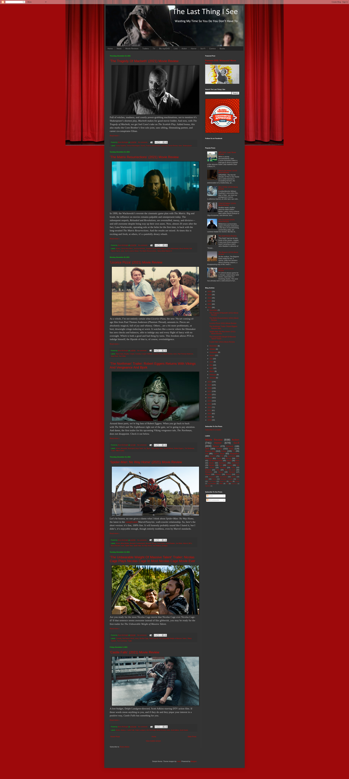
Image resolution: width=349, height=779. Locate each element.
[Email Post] (151, 142)
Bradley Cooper (129, 354)
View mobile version (153, 741)
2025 (210, 295)
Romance (208, 472)
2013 (210, 404)
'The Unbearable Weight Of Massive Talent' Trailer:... (222, 338)
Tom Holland (157, 545)
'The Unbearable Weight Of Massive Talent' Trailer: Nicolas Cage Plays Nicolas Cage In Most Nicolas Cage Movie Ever (152, 559)
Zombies (212, 456)
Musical (232, 472)
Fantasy (229, 465)
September (214, 352)
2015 (210, 398)
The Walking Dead (215, 461)
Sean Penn (114, 356)
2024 (210, 298)
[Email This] (156, 142)
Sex (238, 479)
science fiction (134, 251)
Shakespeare (187, 145)
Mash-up (234, 483)
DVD (222, 456)
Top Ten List (230, 470)
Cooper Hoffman (147, 354)
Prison (214, 479)
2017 (210, 391)
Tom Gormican (122, 641)
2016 (210, 394)
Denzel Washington (133, 145)
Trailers (145, 48)
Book (237, 461)
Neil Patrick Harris (128, 638)
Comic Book (161, 543)
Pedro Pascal (153, 638)
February (213, 375)
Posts (210, 496)
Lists (176, 48)
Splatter (223, 468)
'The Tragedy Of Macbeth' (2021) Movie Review (144, 61)
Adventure (235, 463)
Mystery (208, 470)
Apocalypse (223, 477)
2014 (210, 401)
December (214, 310)
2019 (210, 385)
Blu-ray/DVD (164, 48)
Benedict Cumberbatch (137, 543)
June (212, 362)
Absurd (207, 474)
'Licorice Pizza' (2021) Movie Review (136, 262)
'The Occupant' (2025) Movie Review (226, 221)
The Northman (189, 448)
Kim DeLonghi (151, 730)
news (180, 145)
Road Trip (223, 481)
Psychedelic (212, 483)
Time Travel (212, 481)
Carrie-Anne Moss (127, 248)
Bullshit (228, 474)
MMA (221, 483)
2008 (210, 420)
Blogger (193, 761)
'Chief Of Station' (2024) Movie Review (227, 204)
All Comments (213, 500)
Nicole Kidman (168, 448)
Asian (231, 449)
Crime (223, 451)
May (211, 365)
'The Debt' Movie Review (227, 236)
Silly (217, 470)
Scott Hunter (184, 730)
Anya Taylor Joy (140, 448)
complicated (132, 522)
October (213, 349)
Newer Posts (115, 737)
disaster (218, 474)
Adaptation (234, 453)
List (206, 453)
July (211, 359)
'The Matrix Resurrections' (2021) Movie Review (144, 157)
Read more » (114, 136)
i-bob (179, 761)
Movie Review (173, 145)
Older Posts (192, 737)
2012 (210, 407)
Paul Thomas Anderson (185, 354)
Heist (230, 481)
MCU (190, 543)
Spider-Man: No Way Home (143, 545)
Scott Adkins (175, 730)
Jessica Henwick (139, 248)
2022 (210, 304)
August (212, 355)
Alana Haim (119, 354)
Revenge (208, 458)
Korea (219, 458)
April (211, 368)
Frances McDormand (153, 145)
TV (154, 48)
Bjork (148, 448)
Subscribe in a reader (213, 430)
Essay (237, 481)
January (213, 378)
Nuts (233, 468)
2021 (210, 307)
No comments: (143, 142)
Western (212, 465)
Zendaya (164, 545)
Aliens (212, 468)
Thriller (219, 449)
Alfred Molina (125, 543)
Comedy (138, 354)
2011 (210, 410)
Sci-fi (126, 251)
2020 (210, 382)
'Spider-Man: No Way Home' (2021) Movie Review (146, 462)
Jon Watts (179, 543)
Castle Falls (130, 730)
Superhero (232, 456)
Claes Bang (155, 448)
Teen (220, 465)
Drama (143, 145)
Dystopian (222, 463)
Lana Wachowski (173, 248)
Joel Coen (164, 145)
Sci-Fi (202, 48)
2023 (210, 301)
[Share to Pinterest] (166, 142)
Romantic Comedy (226, 479)
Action (184, 48)
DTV (237, 458)
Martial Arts (210, 451)
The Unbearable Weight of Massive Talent (172, 638)
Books (222, 48)
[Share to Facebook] (163, 142)
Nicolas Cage (143, 638)
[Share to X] (161, 142)
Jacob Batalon (170, 543)
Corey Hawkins (121, 145)
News (119, 48)
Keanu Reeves (161, 248)
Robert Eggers (179, 448)
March (212, 371)
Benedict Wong (151, 543)
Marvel (185, 543)
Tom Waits (122, 356)
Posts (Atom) (124, 747)
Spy (237, 465)
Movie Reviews (131, 48)
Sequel (229, 461)
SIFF (207, 449)
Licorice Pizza (158, 354)
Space (220, 472)
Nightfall (207, 486)
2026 (210, 291)
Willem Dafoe (120, 450)
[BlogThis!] (158, 142)
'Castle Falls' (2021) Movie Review (134, 652)
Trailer (113, 450)
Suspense (212, 477)
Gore (237, 474)
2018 (210, 388)
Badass (123, 730)
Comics (212, 48)
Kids (206, 479)
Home (110, 48)
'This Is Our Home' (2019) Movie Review (227, 172)
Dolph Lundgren (140, 730)
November (214, 346)
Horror (193, 48)
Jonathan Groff (151, 248)
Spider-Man (129, 545)
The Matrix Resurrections (147, 251)
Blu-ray (228, 458)
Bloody (233, 477)
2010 (210, 414)
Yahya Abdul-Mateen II (164, 251)
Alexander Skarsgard (128, 448)
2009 (210, 417)
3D (227, 483)
